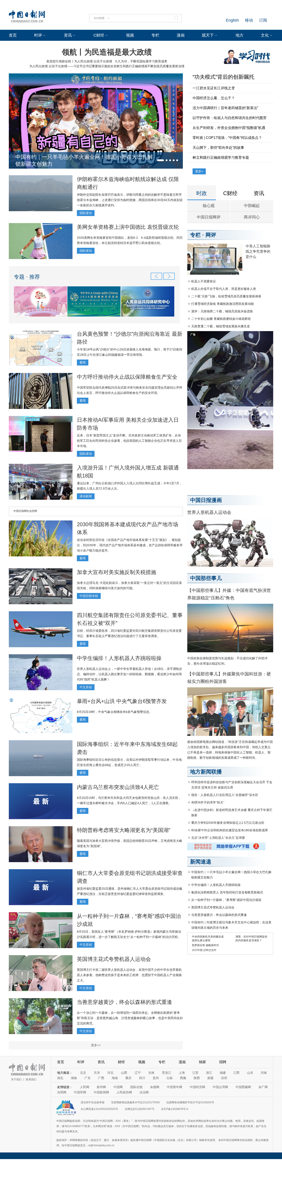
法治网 (144, 1092)
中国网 (118, 1087)
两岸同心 (252, 217)
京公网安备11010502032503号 (99, 1109)
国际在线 (136, 1087)
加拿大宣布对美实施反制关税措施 (116, 572)
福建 (223, 1072)
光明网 (61, 1092)
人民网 (84, 1087)
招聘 (222, 1062)
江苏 (195, 1072)
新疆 (210, 1078)
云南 (169, 1078)
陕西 (197, 1078)
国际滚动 (86, 213)
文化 (265, 35)
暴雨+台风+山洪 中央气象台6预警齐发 (122, 701)
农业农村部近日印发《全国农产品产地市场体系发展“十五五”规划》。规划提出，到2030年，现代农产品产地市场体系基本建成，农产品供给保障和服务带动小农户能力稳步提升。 (130, 545)
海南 (115, 1078)
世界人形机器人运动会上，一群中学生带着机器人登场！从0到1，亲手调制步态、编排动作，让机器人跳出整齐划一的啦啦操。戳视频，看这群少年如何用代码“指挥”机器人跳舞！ (129, 674)
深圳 (224, 1078)
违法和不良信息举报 (92, 1102)
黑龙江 (166, 1072)
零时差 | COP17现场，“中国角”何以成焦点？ (227, 138)
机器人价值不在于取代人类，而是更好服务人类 (223, 289)
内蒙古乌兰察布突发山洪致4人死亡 (118, 787)
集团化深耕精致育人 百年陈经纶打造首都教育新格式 (227, 892)
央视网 (154, 1087)
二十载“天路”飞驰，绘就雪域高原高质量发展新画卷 (226, 296)
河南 (264, 1072)
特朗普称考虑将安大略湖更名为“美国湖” (123, 830)
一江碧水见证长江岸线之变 (214, 88)
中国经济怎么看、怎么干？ (214, 98)
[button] (160, 160)
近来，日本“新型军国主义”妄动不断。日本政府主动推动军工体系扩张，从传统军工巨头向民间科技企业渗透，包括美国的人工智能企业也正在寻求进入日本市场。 (129, 441)
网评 (211, 235)
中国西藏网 (243, 1087)
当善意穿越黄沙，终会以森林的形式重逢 (124, 1002)
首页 (13, 35)
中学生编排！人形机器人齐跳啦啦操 (119, 658)
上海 (182, 1072)
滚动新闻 (86, 496)
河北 (110, 1072)
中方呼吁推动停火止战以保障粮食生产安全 (127, 377)
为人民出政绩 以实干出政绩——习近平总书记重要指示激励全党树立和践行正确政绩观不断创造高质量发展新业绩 (106, 66)
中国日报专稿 (89, 596)
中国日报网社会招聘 (25, 511)
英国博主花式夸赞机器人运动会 (114, 959)
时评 (38, 35)
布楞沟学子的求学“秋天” (207, 802)
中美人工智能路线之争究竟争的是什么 (258, 251)
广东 (87, 1078)
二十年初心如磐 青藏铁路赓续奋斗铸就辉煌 (221, 319)
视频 (130, 35)
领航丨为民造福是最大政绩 (107, 52)
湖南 (74, 1078)
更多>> (96, 1045)
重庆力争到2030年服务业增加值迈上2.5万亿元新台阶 (227, 822)
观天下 (208, 35)
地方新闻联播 (206, 772)
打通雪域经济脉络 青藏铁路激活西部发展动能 (222, 304)
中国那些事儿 (206, 578)
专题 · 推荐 (27, 277)
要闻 (83, 362)
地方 (239, 35)
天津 (97, 1072)
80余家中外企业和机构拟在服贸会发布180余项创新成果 (229, 830)
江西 (236, 1072)
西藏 (183, 1078)
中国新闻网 (101, 1092)
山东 (250, 1072)
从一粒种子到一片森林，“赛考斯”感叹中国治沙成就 (226, 900)
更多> (199, 171)
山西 (124, 1072)
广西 (101, 1078)
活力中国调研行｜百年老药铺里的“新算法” (225, 108)
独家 (202, 1062)
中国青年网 (174, 1087)
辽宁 (138, 1072)
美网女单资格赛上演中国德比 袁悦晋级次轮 (128, 227)
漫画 (181, 35)
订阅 (263, 20)
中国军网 (80, 1092)
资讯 (68, 35)
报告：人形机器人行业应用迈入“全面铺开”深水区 (224, 795)
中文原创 (86, 687)
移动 (249, 20)
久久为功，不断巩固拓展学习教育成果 (141, 61)
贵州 (156, 1078)
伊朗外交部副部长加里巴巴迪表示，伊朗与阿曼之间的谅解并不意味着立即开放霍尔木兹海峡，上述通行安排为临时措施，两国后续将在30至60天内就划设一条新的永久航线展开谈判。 (130, 200)
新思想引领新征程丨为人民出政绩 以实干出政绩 (79, 61)
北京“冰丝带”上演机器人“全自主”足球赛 (218, 837)
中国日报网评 (209, 217)
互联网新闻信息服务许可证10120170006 (135, 1102)
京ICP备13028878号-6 (174, 1109)
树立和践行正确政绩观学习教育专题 (221, 157)
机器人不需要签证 (203, 281)
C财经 (98, 35)
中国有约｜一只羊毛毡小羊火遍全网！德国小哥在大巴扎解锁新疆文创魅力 (84, 160)
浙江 (209, 1072)
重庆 (128, 1078)
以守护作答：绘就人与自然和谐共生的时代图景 (230, 118)
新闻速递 (200, 862)
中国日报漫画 (206, 500)
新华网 (101, 1087)
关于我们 (16, 1079)
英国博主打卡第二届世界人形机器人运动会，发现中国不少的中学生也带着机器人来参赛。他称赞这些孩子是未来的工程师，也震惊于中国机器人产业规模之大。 (129, 975)
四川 (142, 1078)
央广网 (263, 1087)
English (232, 20)
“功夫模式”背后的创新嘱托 (223, 77)
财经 (121, 1062)
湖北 (60, 1078)
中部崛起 (252, 205)
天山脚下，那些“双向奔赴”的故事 (218, 147)
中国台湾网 (220, 1087)
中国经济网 (197, 1087)
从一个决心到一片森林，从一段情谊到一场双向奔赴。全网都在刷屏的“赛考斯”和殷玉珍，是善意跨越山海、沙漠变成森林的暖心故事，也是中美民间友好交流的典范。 (130, 1018)
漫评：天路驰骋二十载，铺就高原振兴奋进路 (222, 311)
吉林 (151, 1072)
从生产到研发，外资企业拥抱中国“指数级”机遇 (229, 128)
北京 (83, 1072)
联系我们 (31, 1079)
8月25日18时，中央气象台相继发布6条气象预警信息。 (114, 712)
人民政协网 (124, 1092)
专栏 (155, 35)
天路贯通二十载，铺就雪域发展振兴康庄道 (220, 326)
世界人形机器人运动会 (209, 512)
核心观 (209, 205)
